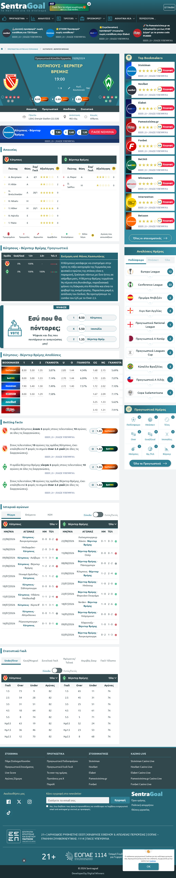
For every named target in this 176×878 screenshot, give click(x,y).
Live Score (10, 772)
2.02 (103, 386)
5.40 (32, 386)
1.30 (40, 386)
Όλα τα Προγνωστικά (148, 463)
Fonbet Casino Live (141, 784)
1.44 (71, 370)
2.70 (63, 378)
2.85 (63, 370)
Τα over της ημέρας (57, 772)
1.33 (40, 378)
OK (148, 866)
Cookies (153, 860)
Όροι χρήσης (138, 800)
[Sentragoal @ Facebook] (8, 801)
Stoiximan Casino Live (142, 761)
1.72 (95, 386)
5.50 (32, 370)
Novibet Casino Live (141, 766)
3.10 (95, 409)
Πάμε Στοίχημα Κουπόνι (17, 761)
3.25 (95, 401)
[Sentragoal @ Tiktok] (8, 812)
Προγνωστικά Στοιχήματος (19, 766)
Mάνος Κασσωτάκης (91, 256)
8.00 (24, 378)
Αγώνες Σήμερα (13, 778)
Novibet (143, 84)
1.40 (71, 386)
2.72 (63, 386)
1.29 (40, 393)
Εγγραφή (120, 800)
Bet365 (142, 159)
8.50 (24, 370)
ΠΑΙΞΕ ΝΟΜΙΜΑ (102, 132)
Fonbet (142, 140)
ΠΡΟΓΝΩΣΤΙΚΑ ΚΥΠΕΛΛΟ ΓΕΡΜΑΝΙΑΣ (23, 49)
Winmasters (145, 177)
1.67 (95, 393)
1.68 (95, 370)
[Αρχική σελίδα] (2, 49)
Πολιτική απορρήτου (142, 804)
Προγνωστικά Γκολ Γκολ (60, 766)
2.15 (103, 370)
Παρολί (51, 784)
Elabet (142, 102)
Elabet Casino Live (141, 772)
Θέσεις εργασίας (140, 809)
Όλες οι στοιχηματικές (147, 238)
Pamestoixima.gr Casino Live (146, 778)
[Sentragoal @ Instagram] (29, 801)
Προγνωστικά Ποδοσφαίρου (62, 761)
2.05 (103, 378)
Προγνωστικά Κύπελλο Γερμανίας (53, 58)
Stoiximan (144, 65)
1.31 (103, 409)
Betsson (143, 215)
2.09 (103, 393)
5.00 (32, 378)
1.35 (40, 370)
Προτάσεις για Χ (55, 778)
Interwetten (145, 196)
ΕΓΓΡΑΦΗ (169, 7)
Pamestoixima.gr (148, 121)
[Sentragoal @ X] (19, 801)
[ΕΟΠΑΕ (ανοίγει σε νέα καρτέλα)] (99, 856)
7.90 (24, 386)
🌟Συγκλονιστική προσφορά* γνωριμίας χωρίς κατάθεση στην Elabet (114, 30)
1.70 (95, 378)
